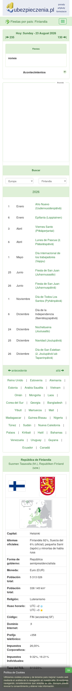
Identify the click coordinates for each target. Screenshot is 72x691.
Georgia (35, 403)
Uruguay (36, 440)
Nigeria (58, 418)
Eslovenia (36, 380)
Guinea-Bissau (37, 418)
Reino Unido (15, 380)
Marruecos (35, 410)
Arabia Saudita (34, 387)
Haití (41, 432)
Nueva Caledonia (49, 425)
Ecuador (27, 447)
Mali (51, 410)
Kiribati (26, 432)
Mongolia (35, 395)
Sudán (27, 425)
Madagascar (13, 418)
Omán (18, 395)
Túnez (12, 425)
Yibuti (18, 410)
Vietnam (55, 387)
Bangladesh (54, 403)
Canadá (45, 447)
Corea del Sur (14, 403)
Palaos (10, 432)
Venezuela (17, 440)
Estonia (13, 387)
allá (58, 370)
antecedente (19, 370)
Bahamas (56, 432)
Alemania (55, 380)
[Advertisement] (36, 122)
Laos (51, 395)
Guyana (53, 440)
